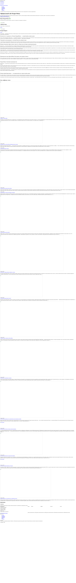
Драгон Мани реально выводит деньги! (5, 298)
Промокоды (3, 8)
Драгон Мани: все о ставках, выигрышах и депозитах (7, 192)
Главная (3, 6)
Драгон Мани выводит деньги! (4, 148)
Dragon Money (6, 513)
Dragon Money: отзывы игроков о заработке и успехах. (7, 272)
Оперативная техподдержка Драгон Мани (6, 188)
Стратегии (3, 7)
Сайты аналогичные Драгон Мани (5, 232)
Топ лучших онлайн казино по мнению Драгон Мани (7, 455)
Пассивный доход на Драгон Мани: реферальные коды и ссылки (9, 144)
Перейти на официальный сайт (4, 16)
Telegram (3, 10)
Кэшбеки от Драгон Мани (3, 118)
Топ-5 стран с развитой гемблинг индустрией (6, 465)
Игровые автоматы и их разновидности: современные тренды (8, 498)
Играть (1, 27)
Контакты (3, 517)
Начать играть (2, 5)
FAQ (2, 9)
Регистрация (6, 5)
